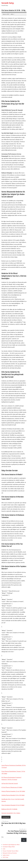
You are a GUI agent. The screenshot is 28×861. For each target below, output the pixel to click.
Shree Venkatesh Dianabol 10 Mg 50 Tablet (12, 805)
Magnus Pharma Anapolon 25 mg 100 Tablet (13, 791)
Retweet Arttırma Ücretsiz (10, 853)
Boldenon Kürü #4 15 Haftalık (9, 809)
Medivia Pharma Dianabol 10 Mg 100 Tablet (13, 795)
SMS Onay (5, 857)
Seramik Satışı (7, 3)
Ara (2, 837)
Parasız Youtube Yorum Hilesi (10, 851)
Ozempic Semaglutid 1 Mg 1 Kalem (10, 813)
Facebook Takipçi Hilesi (9, 846)
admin (12, 14)
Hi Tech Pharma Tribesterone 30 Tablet (11, 787)
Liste (4, 848)
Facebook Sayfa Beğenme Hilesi (11, 844)
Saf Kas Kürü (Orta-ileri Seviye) (9, 783)
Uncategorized (5, 817)
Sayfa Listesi (6, 855)
